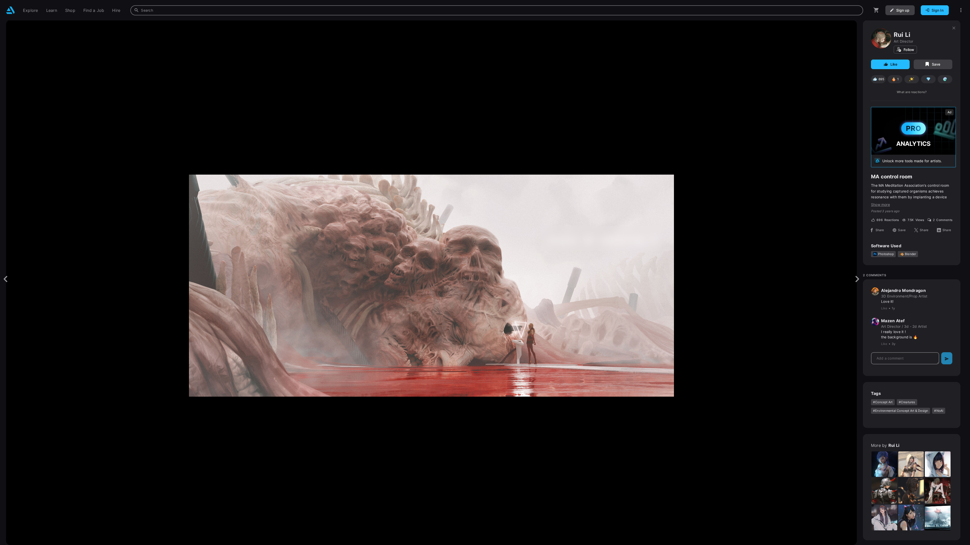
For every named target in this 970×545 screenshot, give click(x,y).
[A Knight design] (884, 491)
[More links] (961, 10)
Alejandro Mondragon (903, 290)
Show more (880, 204)
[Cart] (876, 10)
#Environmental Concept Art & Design (900, 411)
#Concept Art (883, 402)
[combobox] (496, 10)
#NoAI (938, 411)
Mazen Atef (893, 320)
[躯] (911, 491)
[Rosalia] (938, 491)
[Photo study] (938, 464)
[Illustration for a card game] (911, 464)
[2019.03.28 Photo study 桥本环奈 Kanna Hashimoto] (911, 517)
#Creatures (907, 402)
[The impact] (938, 517)
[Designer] (884, 464)
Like (894, 64)
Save (936, 64)
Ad (949, 112)
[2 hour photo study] (884, 517)
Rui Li (902, 34)
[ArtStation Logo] (10, 10)
